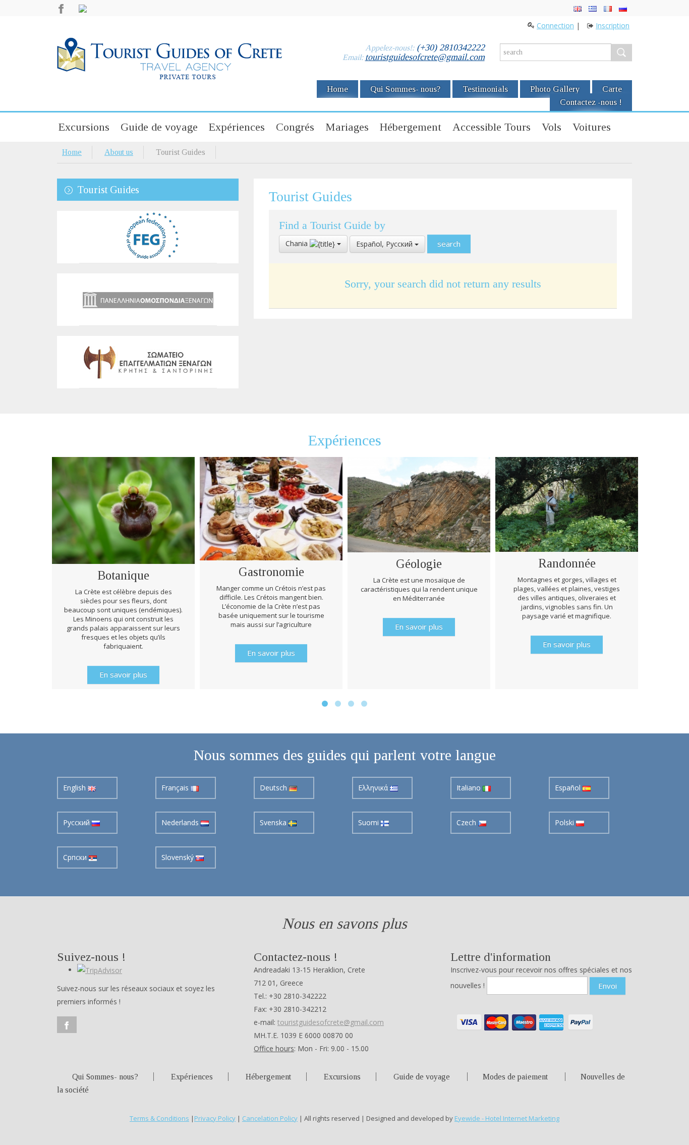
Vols (551, 127)
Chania (297, 243)
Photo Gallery (555, 89)
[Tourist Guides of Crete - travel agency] (169, 60)
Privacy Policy (215, 1118)
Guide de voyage (159, 127)
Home (337, 89)
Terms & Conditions (159, 1118)
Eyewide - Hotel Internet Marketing (506, 1118)
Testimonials (485, 89)
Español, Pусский (385, 244)
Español (569, 787)
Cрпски (76, 857)
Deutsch (274, 787)
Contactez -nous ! (591, 102)
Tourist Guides (108, 189)
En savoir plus (123, 674)
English (75, 787)
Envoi (607, 986)
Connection (555, 25)
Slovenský (178, 857)
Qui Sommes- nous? (405, 89)
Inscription (612, 25)
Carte (612, 89)
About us (118, 152)
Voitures (591, 127)
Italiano (469, 787)
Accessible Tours (491, 127)
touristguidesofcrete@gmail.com (425, 57)
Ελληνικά (374, 787)
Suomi (369, 822)
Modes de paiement (515, 1076)
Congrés (295, 127)
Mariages (347, 127)
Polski (565, 822)
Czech (467, 822)
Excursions (84, 127)
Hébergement (410, 127)
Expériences (237, 127)
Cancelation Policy (270, 1118)
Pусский (77, 822)
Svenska (274, 822)
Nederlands (181, 822)
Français (176, 787)
